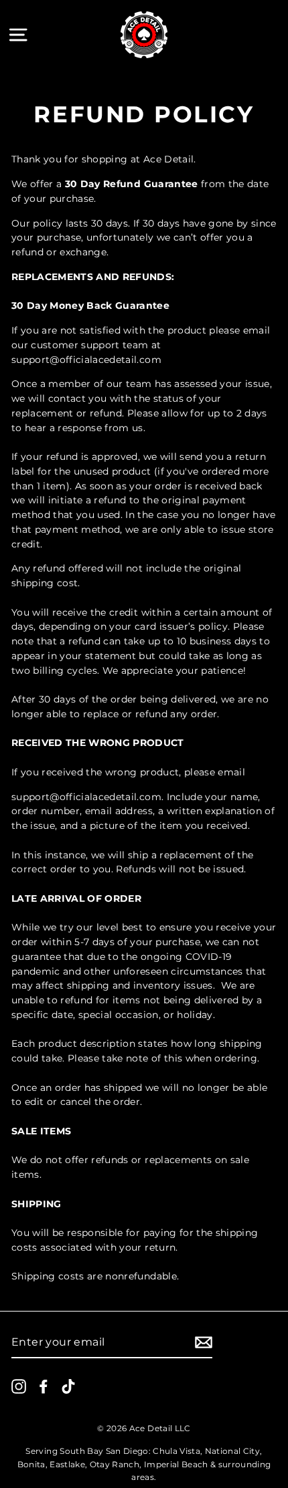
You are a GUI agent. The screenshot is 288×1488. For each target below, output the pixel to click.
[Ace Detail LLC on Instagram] (18, 1385)
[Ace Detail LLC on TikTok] (68, 1385)
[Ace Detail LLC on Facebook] (43, 1385)
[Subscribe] (203, 1342)
